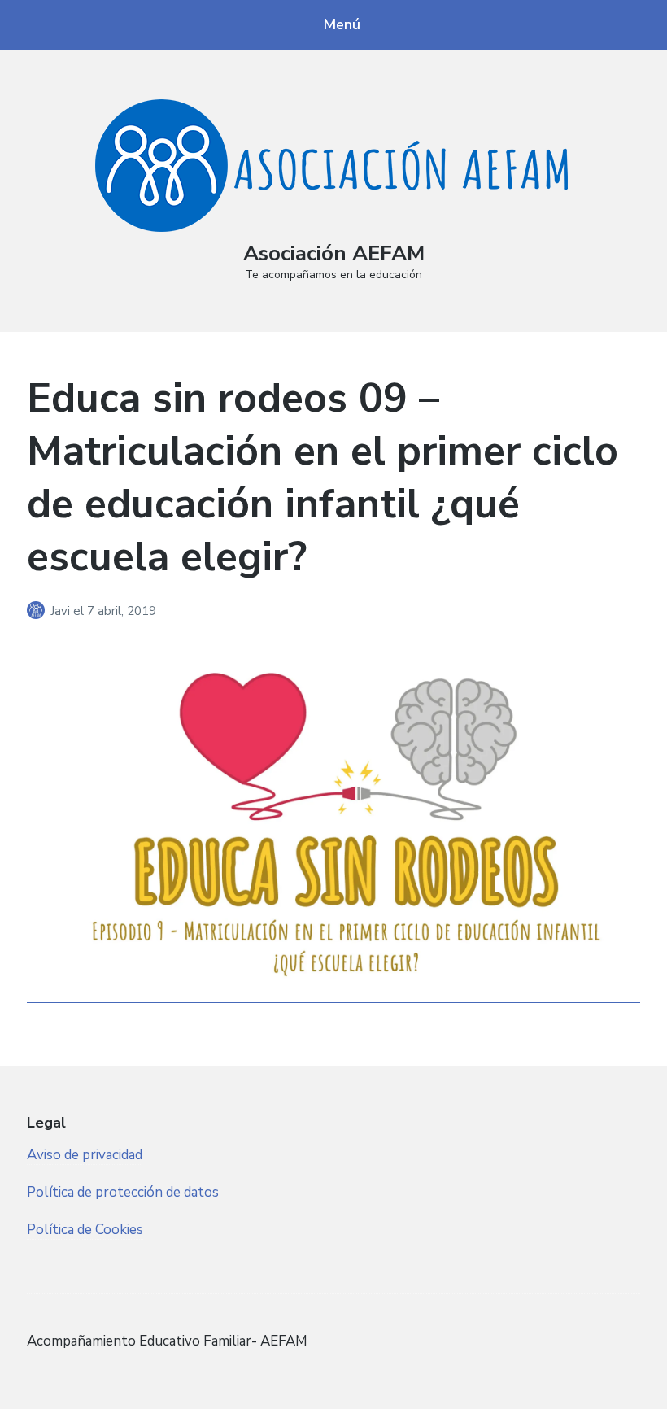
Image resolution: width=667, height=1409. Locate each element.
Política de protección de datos (123, 1192)
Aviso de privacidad (84, 1154)
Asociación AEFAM (334, 253)
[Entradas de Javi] (38, 611)
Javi (61, 611)
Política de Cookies (85, 1229)
